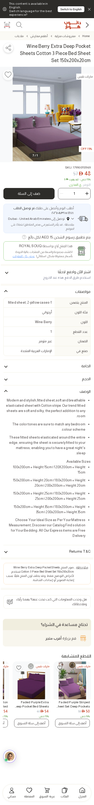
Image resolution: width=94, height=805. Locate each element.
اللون (84, 322)
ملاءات (19, 36)
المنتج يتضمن (78, 302)
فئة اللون (81, 312)
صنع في (81, 351)
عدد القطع (80, 332)
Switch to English (71, 9)
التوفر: (80, 185)
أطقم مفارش (39, 36)
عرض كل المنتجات (23, 256)
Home (86, 36)
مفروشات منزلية (65, 36)
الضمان (83, 341)
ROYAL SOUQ (30, 246)
